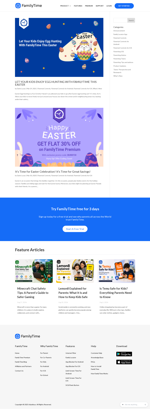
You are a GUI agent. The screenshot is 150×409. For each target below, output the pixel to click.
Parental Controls (44, 89)
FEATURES (78, 6)
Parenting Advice (119, 55)
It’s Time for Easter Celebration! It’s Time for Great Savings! (52, 171)
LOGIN (109, 6)
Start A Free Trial (75, 228)
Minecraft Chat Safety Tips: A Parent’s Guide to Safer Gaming (32, 293)
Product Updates (119, 66)
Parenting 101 (118, 52)
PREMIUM (89, 6)
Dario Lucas (21, 89)
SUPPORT (100, 6)
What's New (97, 89)
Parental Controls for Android (62, 89)
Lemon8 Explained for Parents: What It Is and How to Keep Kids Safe (73, 293)
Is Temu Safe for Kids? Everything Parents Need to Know (116, 293)
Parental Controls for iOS (83, 89)
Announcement (119, 31)
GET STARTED (124, 6)
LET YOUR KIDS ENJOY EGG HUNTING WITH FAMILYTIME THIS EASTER (56, 83)
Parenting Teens (119, 59)
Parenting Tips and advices (123, 62)
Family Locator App (120, 34)
